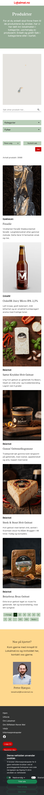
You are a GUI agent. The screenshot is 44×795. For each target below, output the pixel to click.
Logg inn (7, 744)
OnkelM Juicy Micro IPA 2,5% (20, 300)
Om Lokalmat (9, 721)
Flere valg (11, 143)
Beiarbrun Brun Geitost (16, 596)
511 (20, 619)
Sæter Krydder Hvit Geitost (18, 374)
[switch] (33, 777)
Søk (38, 149)
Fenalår (7, 223)
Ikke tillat (22, 792)
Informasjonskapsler (12, 732)
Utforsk (6, 717)
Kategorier (10, 122)
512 (26, 619)
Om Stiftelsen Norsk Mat (14, 724)
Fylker (8, 129)
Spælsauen (8, 219)
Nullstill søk (32, 143)
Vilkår (5, 728)
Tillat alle (22, 781)
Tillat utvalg (22, 787)
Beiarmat (7, 370)
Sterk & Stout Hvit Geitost (17, 522)
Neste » (34, 619)
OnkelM (6, 296)
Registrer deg (10, 750)
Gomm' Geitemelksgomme (18, 448)
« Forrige (8, 615)
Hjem (5, 713)
